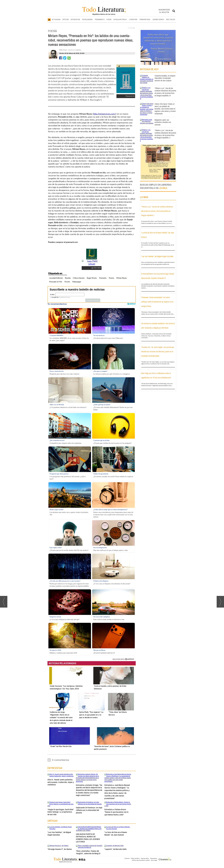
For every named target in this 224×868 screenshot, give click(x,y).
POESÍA (108, 19)
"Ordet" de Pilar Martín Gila (61, 746)
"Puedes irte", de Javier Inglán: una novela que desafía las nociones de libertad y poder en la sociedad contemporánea (157, 351)
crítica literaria (78, 278)
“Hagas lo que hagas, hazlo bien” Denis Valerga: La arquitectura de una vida (60, 812)
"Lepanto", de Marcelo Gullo (115, 849)
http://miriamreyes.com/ (104, 114)
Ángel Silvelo (92, 278)
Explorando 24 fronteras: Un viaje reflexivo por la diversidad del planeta (89, 810)
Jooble (163, 188)
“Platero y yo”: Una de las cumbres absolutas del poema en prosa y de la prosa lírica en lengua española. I (157, 211)
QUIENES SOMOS (158, 19)
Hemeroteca (153, 858)
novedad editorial (56, 278)
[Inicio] (49, 19)
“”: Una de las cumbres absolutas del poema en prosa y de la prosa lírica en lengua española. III (165, 92)
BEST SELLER (170, 19)
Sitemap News (145, 858)
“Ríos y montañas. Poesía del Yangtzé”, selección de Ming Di (88, 852)
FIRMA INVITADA (145, 19)
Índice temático (135, 858)
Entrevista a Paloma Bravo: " (116, 812)
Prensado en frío (55, 282)
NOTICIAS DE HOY (149, 69)
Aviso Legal (154, 860)
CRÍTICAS (65, 19)
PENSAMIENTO (100, 19)
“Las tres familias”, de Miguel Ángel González (59, 833)
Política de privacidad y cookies (141, 860)
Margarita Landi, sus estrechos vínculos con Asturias (163, 122)
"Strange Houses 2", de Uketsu (59, 849)
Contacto (127, 858)
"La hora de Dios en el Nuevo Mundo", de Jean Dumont (115, 833)
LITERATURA (133, 19)
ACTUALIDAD (56, 19)
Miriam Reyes (121, 278)
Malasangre (76, 282)
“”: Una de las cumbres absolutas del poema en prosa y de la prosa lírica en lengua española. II (165, 134)
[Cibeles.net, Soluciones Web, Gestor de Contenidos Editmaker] (165, 859)
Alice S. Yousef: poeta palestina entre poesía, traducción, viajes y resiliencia (60, 782)
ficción (67, 282)
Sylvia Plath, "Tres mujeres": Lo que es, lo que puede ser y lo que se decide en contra (91, 714)
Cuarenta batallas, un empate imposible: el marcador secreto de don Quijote (165, 78)
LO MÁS (144, 197)
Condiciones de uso (64, 297)
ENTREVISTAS (75, 19)
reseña (67, 278)
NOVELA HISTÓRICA (120, 19)
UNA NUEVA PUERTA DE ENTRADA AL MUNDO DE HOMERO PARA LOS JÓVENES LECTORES (88, 838)
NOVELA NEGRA (87, 19)
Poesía (111, 278)
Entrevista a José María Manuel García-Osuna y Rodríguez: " (117, 792)
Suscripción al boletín (164, 11)
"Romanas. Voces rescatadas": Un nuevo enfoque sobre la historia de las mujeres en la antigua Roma (157, 301)
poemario (103, 278)
